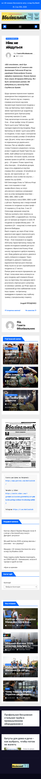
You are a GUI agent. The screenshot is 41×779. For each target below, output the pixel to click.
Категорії (7, 583)
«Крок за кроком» (11, 567)
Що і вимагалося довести (15, 399)
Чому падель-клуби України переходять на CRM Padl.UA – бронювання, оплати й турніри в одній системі (20, 559)
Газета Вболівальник (25, 53)
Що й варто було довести (15, 353)
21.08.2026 (11, 698)
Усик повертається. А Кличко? (18, 376)
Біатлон (8, 616)
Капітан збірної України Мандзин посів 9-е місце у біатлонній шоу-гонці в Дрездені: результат (20, 533)
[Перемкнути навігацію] (20, 26)
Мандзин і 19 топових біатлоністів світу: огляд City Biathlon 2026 (20, 670)
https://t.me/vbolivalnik (23, 509)
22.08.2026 (11, 674)
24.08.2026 (11, 625)
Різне (7, 688)
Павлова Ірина (24, 625)
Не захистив (30, 310)
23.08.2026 (11, 649)
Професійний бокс (12, 38)
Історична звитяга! (13, 310)
